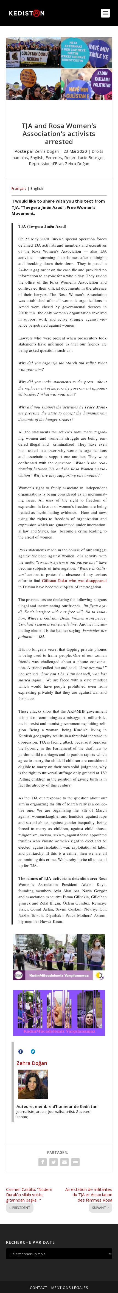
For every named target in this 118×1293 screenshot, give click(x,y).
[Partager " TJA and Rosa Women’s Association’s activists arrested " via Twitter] (53, 1162)
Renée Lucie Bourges (84, 157)
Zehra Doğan (47, 151)
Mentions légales (69, 1287)
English (36, 157)
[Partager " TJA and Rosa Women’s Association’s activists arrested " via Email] (64, 1162)
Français (19, 188)
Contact (38, 1287)
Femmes (54, 157)
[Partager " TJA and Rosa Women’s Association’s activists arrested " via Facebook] (42, 1162)
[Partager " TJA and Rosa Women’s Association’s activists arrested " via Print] (75, 1162)
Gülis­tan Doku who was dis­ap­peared (74, 580)
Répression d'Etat (46, 163)
